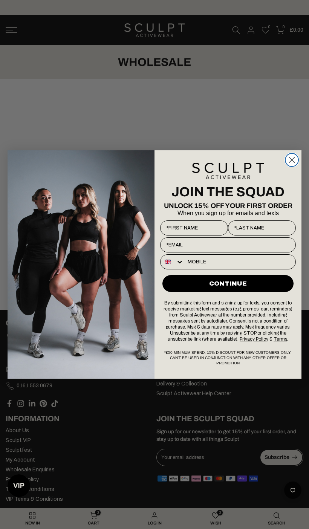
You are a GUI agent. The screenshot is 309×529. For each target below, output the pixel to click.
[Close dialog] (291, 160)
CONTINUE (228, 283)
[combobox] (172, 262)
